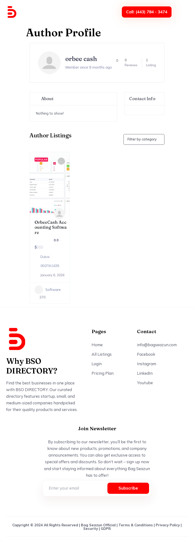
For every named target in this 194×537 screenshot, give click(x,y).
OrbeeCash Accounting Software (51, 227)
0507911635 (49, 266)
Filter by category (142, 139)
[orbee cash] (59, 213)
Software (53, 289)
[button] (183, 12)
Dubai (44, 257)
